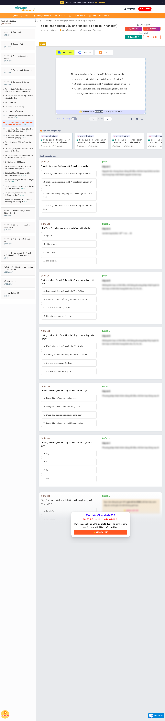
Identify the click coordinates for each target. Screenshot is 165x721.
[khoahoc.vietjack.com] (25, 8)
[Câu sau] (107, 118)
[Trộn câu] (137, 119)
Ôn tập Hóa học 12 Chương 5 (15, 162)
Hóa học (49, 21)
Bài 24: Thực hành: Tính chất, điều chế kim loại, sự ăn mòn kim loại (19, 156)
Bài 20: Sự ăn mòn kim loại (14, 107)
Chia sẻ (135, 29)
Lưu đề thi (153, 37)
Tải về (134, 37)
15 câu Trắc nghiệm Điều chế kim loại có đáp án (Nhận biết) (74, 21)
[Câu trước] (93, 118)
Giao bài (153, 29)
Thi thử (106, 52)
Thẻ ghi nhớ (67, 52)
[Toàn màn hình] (142, 119)
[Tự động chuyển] (132, 119)
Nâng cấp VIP (101, 532)
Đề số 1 (42, 44)
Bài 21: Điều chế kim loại (14, 111)
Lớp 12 (41, 21)
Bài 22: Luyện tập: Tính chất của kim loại (18, 143)
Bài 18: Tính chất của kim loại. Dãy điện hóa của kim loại (19, 97)
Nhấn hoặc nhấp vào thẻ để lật (102, 112)
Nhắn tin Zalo (158, 716)
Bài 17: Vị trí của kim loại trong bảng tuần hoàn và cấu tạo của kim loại (18, 90)
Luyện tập (87, 52)
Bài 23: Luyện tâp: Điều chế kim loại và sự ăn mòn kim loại (19, 150)
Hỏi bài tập (5, 715)
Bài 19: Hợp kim (10, 102)
